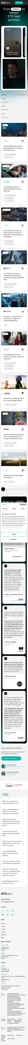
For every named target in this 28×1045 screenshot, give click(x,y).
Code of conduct (11, 1038)
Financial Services (11, 1019)
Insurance (20, 1019)
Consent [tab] (5, 508)
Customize (13, 539)
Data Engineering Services (13, 996)
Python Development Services (14, 1011)
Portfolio (3, 929)
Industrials (9, 1020)
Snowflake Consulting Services (14, 1028)
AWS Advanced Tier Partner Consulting (16, 1027)
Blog (2, 937)
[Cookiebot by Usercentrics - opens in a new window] (20, 504)
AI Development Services (13, 993)
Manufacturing (17, 1020)
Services (3, 926)
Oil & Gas (9, 1021)
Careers (3, 932)
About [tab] (23, 508)
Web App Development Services (14, 1012)
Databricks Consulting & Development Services (15, 1030)
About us (3, 923)
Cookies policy (10, 1035)
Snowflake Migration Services (14, 1015)
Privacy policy (19, 1035)
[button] (25, 2)
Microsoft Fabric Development (14, 999)
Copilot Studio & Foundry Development (15, 1004)
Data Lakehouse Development (14, 997)
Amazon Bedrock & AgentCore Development (14, 1001)
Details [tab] (14, 508)
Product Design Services (12, 1007)
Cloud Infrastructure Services (13, 1005)
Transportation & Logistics (13, 1023)
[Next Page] (26, 489)
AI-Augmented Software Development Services (15, 1009)
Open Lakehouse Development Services (16, 1013)
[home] (6, 3)
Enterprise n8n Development (13, 1003)
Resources (3, 934)
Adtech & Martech (18, 1021)
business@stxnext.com (7, 901)
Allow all (14, 534)
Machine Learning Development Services (16, 994)
